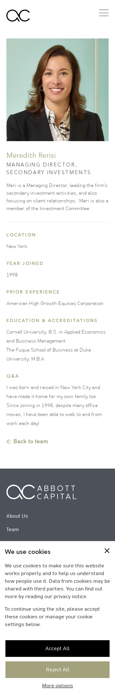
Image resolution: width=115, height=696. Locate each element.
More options (57, 685)
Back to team (30, 442)
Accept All (57, 648)
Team (12, 529)
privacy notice (70, 596)
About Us (17, 516)
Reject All (57, 669)
